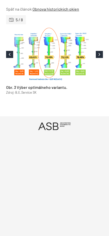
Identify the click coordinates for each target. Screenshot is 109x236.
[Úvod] (54, 126)
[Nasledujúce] (79, 54)
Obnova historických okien (55, 9)
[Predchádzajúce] (30, 54)
